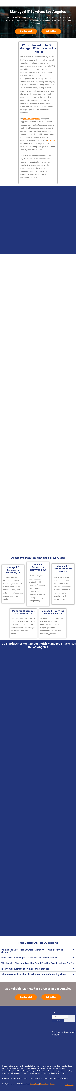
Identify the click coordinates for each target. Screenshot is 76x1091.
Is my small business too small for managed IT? (25, 969)
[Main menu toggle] (72, 3)
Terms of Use (44, 1084)
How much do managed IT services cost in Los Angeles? (29, 957)
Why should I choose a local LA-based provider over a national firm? (36, 963)
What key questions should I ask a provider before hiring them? (34, 974)
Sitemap (52, 1084)
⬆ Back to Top (69, 1085)
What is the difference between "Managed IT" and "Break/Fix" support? (32, 950)
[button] (38, 951)
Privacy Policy (34, 1084)
